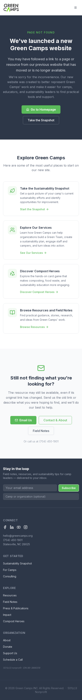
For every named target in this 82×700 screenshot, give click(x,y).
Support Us (10, 653)
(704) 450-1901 (49, 441)
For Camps (9, 569)
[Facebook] (5, 527)
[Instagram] (25, 527)
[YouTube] (19, 527)
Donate (7, 646)
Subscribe (69, 488)
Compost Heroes (13, 621)
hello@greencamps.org (18, 535)
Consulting (9, 576)
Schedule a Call (13, 659)
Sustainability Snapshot (17, 563)
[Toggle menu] (75, 7)
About (6, 640)
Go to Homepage (43, 109)
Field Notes (41, 431)
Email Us (25, 420)
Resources (10, 595)
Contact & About (55, 420)
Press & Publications (15, 608)
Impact (7, 614)
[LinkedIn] (12, 527)
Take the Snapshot (41, 120)
